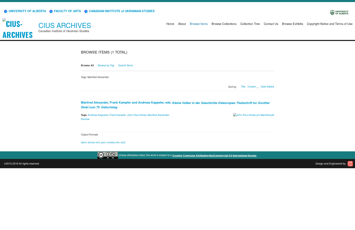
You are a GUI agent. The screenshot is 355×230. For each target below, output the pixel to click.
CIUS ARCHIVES (64, 25)
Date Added (267, 86)
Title (243, 86)
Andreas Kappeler (98, 115)
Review (85, 119)
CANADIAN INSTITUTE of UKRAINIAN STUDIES (121, 11)
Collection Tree (250, 23)
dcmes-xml (94, 142)
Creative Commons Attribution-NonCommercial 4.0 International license (214, 155)
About (182, 23)
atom (83, 142)
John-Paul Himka (136, 115)
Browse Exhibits (292, 23)
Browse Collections (224, 23)
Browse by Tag (106, 65)
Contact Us (271, 23)
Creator (252, 86)
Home (170, 23)
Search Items (125, 65)
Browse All (87, 65)
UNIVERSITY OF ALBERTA (27, 11)
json (103, 142)
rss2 (123, 142)
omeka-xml (113, 142)
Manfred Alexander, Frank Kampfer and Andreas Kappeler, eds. (175, 104)
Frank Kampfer (117, 115)
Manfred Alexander (158, 115)
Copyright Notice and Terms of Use (330, 23)
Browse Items (199, 23)
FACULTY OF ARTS (67, 11)
